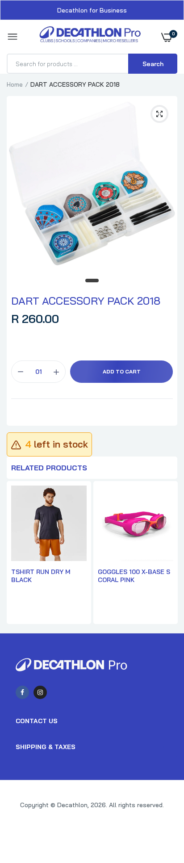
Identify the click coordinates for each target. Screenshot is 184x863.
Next (166, 553)
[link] (159, 807)
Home (15, 84)
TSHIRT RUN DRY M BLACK (41, 576)
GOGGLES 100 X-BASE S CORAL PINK (134, 576)
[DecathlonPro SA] (90, 36)
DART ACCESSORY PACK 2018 (85, 300)
